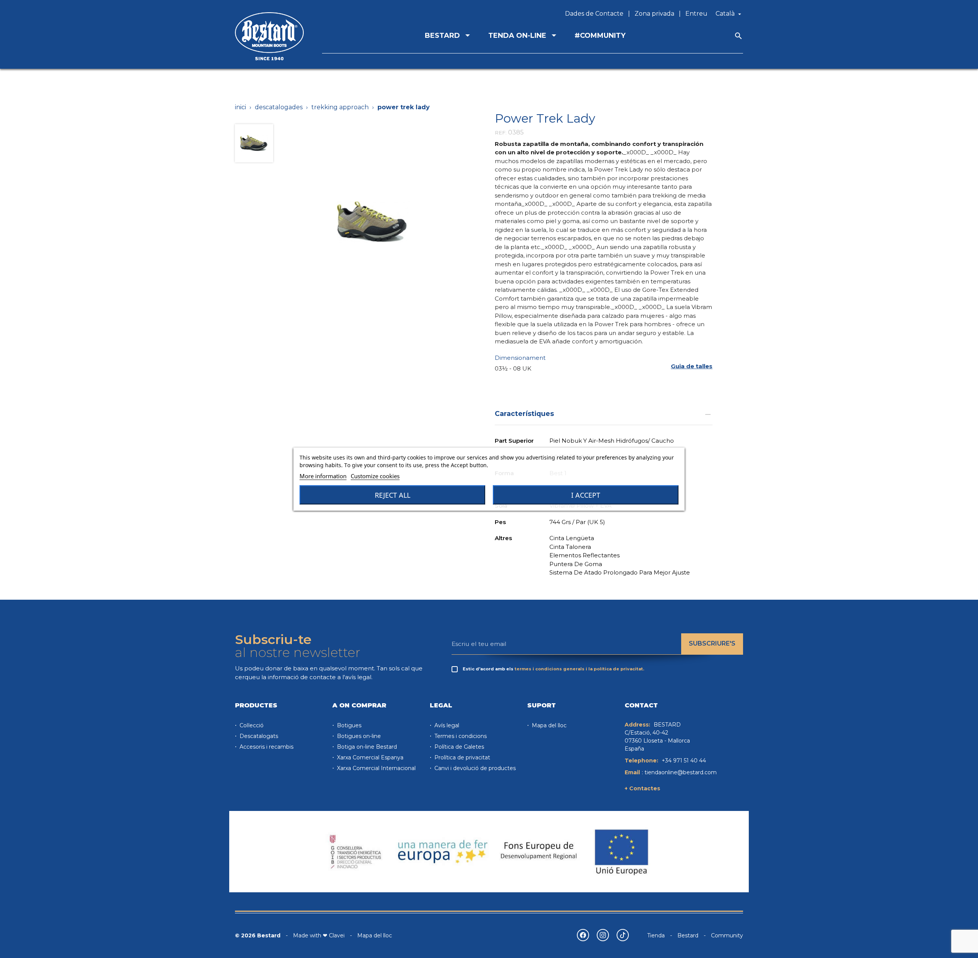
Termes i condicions (460, 736)
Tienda (656, 935)
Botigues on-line (358, 736)
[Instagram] (603, 935)
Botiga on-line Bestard (366, 746)
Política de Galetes (458, 746)
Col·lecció (251, 725)
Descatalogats (258, 736)
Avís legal (446, 725)
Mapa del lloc (548, 725)
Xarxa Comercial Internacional (375, 768)
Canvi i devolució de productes (474, 768)
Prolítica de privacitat (461, 757)
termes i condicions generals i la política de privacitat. (579, 669)
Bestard (687, 935)
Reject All (392, 495)
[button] (691, 366)
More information (323, 476)
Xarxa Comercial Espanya (369, 757)
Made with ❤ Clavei (319, 935)
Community (727, 935)
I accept (585, 495)
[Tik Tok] (623, 935)
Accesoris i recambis (265, 746)
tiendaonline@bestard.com (680, 772)
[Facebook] (583, 935)
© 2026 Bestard (257, 935)
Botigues (348, 725)
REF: (501, 132)
